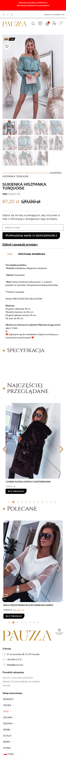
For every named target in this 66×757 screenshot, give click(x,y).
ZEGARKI (7, 717)
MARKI (6, 742)
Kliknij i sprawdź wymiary (20, 244)
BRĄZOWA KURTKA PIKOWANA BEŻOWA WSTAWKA (29, 605)
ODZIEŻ (7, 705)
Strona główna (10, 173)
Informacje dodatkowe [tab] (31, 253)
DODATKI (8, 723)
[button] (4, 449)
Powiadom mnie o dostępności (31, 235)
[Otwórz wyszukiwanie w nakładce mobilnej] (33, 23)
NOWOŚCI (8, 699)
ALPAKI (7, 748)
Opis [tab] (10, 253)
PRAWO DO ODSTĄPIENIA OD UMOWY (21, 682)
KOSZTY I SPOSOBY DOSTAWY (18, 678)
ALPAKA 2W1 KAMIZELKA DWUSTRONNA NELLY (29, 482)
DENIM (6, 729)
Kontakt (6, 685)
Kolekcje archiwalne (37, 173)
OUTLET (7, 735)
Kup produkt (16, 491)
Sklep (22, 173)
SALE (6, 711)
